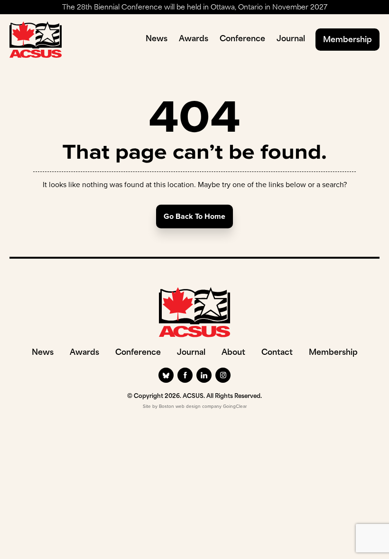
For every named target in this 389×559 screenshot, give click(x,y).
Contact (277, 353)
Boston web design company (190, 406)
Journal (291, 39)
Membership (347, 40)
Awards (193, 39)
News (156, 39)
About (233, 353)
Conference (242, 39)
